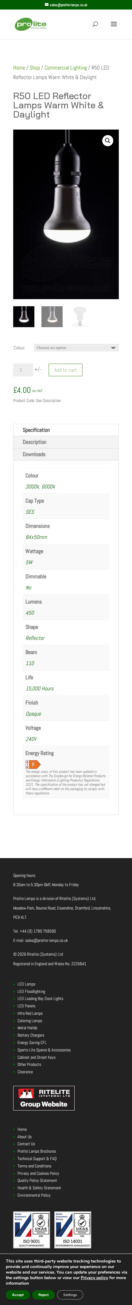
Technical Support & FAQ (36, 1158)
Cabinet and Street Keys (36, 1057)
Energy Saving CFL (32, 1042)
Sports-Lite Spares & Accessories (44, 1050)
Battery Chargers (30, 1035)
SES (29, 511)
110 (29, 663)
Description (34, 441)
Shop (35, 67)
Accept (18, 1294)
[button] (107, 140)
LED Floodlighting (31, 991)
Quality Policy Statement (37, 1180)
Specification (36, 429)
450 (29, 612)
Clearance (25, 1071)
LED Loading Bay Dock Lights (40, 998)
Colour (19, 348)
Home (19, 67)
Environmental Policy (34, 1195)
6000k (48, 486)
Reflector (34, 637)
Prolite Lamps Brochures (36, 1151)
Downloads (34, 454)
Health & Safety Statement (39, 1188)
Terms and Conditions (34, 1166)
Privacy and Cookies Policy (38, 1173)
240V (30, 738)
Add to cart (65, 370)
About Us (24, 1136)
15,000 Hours (39, 688)
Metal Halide (27, 1027)
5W (29, 562)
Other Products (29, 1064)
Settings (70, 1294)
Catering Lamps (29, 1020)
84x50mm (36, 536)
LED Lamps (26, 984)
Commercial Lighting (66, 67)
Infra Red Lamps (30, 1013)
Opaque (33, 713)
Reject (43, 1294)
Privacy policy (94, 1278)
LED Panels (26, 1006)
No (28, 587)
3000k (32, 486)
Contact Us (26, 1143)
